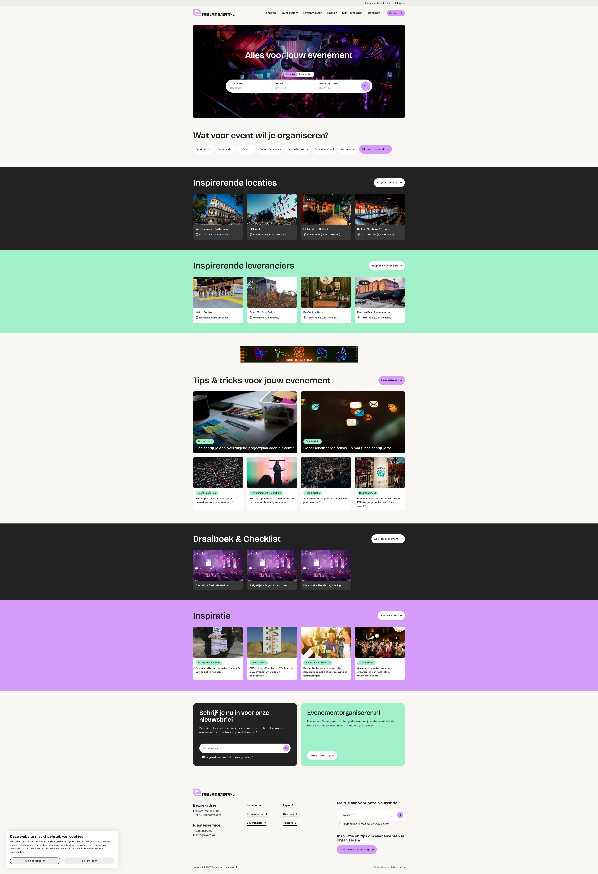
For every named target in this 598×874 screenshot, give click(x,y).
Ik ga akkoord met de (228, 757)
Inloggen (400, 3)
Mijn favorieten (352, 13)
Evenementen (312, 13)
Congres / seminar (270, 149)
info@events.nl (205, 835)
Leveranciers (289, 13)
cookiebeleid (17, 851)
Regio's (332, 13)
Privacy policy (398, 867)
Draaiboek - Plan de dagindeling (322, 585)
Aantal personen (328, 83)
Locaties (270, 13)
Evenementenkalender (377, 3)
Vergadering (348, 149)
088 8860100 (204, 830)
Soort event (237, 83)
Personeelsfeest (324, 149)
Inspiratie (374, 13)
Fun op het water (298, 149)
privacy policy (242, 757)
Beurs (246, 149)
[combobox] (248, 88)
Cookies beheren (382, 867)
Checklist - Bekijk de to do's (212, 585)
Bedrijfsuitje (225, 149)
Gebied (279, 83)
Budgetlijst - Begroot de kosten (268, 585)
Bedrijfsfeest (203, 149)
